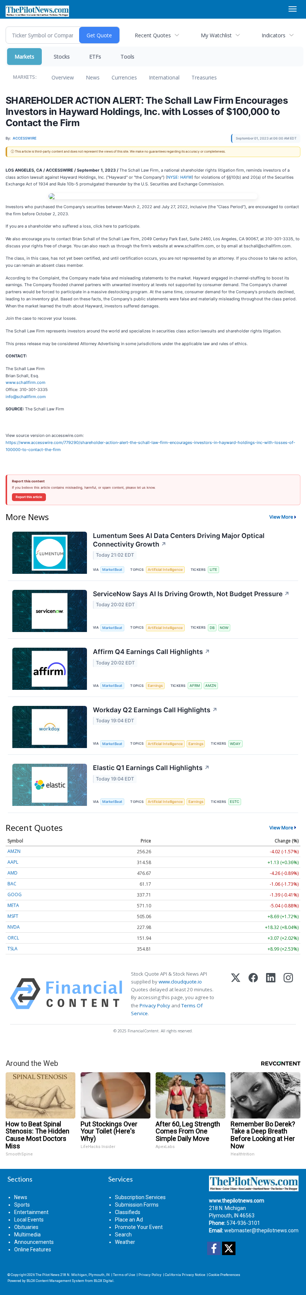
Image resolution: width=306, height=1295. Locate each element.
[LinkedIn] (270, 993)
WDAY (235, 744)
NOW (224, 628)
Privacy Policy (155, 1005)
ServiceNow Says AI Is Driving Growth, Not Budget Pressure (191, 594)
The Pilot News (47, 1275)
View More (281, 516)
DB (212, 628)
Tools (127, 56)
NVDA (13, 927)
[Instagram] (288, 993)
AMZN (210, 686)
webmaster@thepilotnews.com (261, 1230)
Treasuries (204, 77)
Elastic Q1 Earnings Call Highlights (151, 768)
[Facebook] (253, 993)
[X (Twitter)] (235, 993)
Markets (24, 56)
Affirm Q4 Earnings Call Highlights (151, 652)
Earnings (155, 686)
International (164, 77)
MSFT (12, 916)
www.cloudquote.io (180, 981)
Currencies (124, 77)
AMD (12, 873)
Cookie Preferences (224, 1275)
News (93, 77)
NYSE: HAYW (179, 177)
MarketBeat (112, 569)
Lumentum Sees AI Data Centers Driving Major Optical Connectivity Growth (179, 540)
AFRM (195, 686)
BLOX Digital (103, 1281)
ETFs (95, 56)
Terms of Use (124, 1275)
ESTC (234, 802)
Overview (62, 77)
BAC (11, 883)
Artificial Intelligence (165, 569)
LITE (213, 569)
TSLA (12, 948)
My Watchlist (216, 35)
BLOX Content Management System (55, 1281)
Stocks (62, 56)
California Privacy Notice (185, 1275)
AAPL (12, 862)
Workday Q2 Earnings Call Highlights (155, 710)
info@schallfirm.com (26, 396)
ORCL (13, 938)
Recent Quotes (153, 35)
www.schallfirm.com (26, 382)
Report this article (29, 497)
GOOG (14, 894)
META (13, 905)
